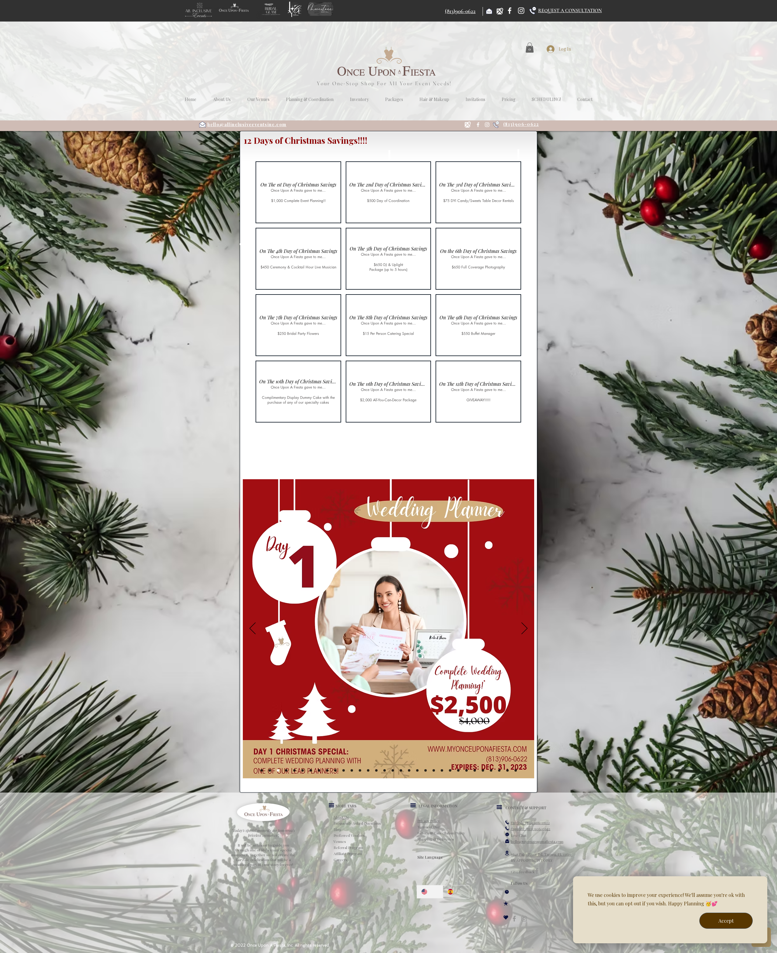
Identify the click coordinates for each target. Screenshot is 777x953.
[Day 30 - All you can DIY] (507, 770)
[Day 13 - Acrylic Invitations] (368, 770)
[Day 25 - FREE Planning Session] (466, 770)
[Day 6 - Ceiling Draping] (311, 770)
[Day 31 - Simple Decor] (515, 770)
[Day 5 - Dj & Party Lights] (302, 770)
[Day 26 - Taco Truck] (474, 770)
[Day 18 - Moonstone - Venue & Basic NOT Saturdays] (409, 770)
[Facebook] (509, 10)
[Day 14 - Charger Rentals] (376, 770)
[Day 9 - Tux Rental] (335, 770)
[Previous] (252, 628)
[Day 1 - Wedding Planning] (270, 770)
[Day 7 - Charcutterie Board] (319, 770)
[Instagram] (521, 10)
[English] (430, 891)
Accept (726, 921)
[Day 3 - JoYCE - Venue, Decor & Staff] (286, 770)
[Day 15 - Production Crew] (384, 770)
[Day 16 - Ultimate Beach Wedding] (393, 770)
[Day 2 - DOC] (278, 770)
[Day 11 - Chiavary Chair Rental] (352, 770)
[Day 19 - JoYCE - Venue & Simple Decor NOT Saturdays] (417, 770)
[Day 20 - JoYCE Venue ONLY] (425, 770)
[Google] (546, 871)
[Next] (524, 628)
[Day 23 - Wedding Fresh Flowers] (450, 770)
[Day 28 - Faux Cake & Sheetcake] (491, 770)
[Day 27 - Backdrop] (483, 770)
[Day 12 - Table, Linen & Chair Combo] (360, 770)
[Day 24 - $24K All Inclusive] (458, 770)
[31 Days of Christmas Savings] (261, 770)
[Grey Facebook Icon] (514, 918)
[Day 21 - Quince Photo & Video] (434, 770)
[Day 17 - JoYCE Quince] (401, 770)
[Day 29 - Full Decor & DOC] (499, 770)
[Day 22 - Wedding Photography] (442, 770)
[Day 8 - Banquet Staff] (327, 770)
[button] (529, 47)
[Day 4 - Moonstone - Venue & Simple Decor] (294, 770)
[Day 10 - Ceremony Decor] (343, 770)
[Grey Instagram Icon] (524, 918)
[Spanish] (456, 891)
